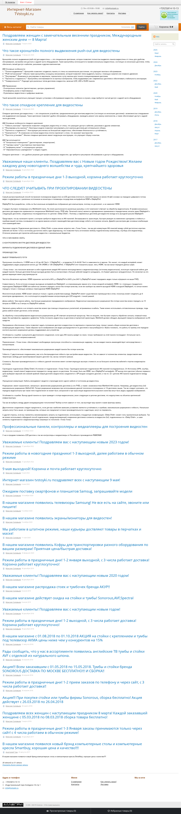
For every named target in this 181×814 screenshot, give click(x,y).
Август (157, 127)
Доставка (122, 13)
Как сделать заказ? (95, 13)
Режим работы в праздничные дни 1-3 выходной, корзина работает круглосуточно (72, 176)
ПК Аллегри (10, 2)
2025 (155, 50)
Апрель (157, 131)
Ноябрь (158, 75)
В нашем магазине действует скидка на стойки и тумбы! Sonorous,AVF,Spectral (67, 598)
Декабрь (158, 65)
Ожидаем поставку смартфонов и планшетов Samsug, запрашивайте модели (67, 491)
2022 (155, 80)
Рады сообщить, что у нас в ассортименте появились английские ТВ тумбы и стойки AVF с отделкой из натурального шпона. (73, 653)
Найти (142, 27)
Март (157, 53)
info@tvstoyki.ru (112, 8)
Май (156, 87)
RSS (157, 36)
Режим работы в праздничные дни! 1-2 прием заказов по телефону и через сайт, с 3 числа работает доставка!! (73, 684)
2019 (155, 108)
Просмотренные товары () (63, 810)
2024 (155, 62)
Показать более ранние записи (15, 765)
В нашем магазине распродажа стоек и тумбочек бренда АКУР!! (56, 586)
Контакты (111, 13)
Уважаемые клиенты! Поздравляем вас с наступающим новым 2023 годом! (66, 442)
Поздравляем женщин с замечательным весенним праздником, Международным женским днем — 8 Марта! (71, 37)
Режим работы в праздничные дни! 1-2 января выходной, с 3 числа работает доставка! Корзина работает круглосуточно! (75, 562)
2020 (155, 93)
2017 (155, 139)
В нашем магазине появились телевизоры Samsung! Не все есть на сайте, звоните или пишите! (75, 504)
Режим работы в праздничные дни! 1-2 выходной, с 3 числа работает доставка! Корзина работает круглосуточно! (69, 622)
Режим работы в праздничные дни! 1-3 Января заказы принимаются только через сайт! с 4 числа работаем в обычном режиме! (72, 730)
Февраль (158, 56)
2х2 (132, 27)
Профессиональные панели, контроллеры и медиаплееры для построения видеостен (74, 426)
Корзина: (166, 26)
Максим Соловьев (13, 43)
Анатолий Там (12, 752)
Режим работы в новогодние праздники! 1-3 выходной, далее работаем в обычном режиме (73, 455)
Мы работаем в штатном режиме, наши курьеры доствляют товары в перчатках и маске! (71, 531)
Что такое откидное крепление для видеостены (42, 105)
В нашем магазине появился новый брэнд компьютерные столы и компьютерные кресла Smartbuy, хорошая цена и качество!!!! (72, 745)
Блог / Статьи (26, 2)
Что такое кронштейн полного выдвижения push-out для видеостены (61, 50)
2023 (155, 71)
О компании (79, 13)
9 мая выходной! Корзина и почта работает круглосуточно (51, 468)
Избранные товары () (121, 810)
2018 (155, 121)
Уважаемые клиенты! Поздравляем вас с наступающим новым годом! (61, 609)
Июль (157, 115)
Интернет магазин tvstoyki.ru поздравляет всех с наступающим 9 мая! (61, 480)
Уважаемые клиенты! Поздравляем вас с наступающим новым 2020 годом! (65, 575)
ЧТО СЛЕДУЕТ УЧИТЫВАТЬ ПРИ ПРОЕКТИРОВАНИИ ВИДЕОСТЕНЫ (57, 188)
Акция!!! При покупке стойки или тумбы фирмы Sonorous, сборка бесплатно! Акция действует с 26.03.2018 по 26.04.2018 (72, 699)
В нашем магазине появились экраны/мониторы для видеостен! (57, 518)
